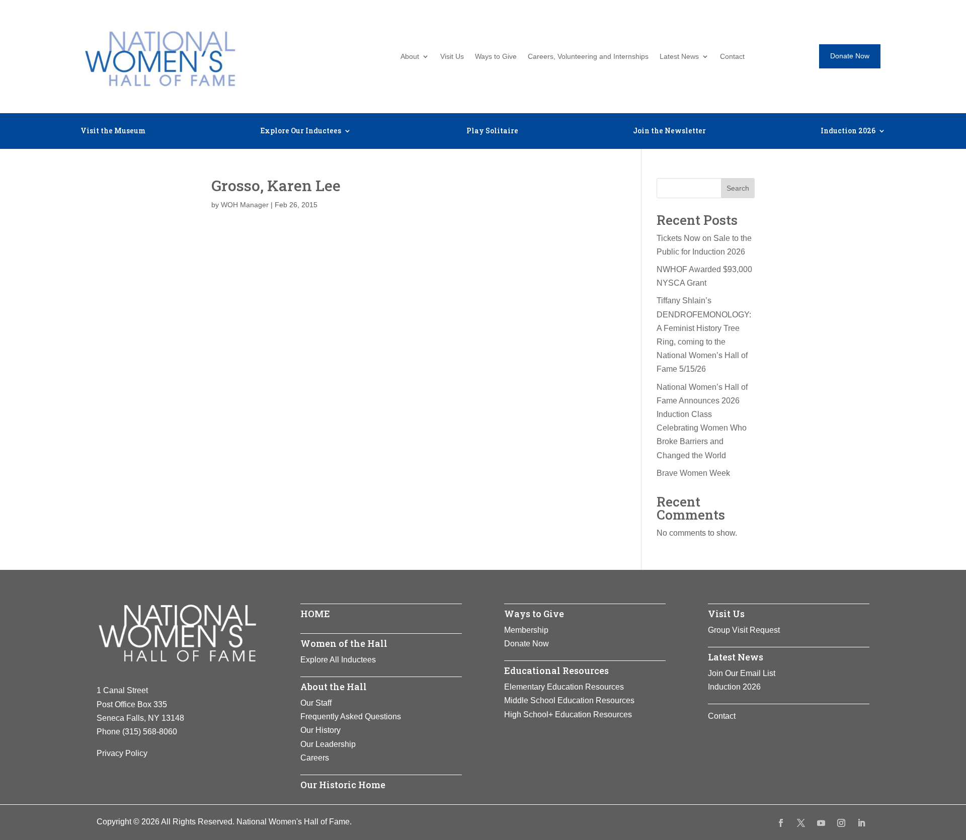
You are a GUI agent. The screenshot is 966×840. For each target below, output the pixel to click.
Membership (526, 630)
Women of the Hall (343, 643)
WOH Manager (245, 205)
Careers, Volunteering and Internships (588, 56)
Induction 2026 (848, 131)
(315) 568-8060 (149, 731)
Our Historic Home (342, 785)
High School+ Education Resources (568, 714)
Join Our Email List (741, 673)
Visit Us (452, 56)
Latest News (679, 56)
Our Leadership (328, 744)
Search (738, 188)
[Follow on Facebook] (781, 823)
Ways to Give (496, 56)
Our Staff (316, 703)
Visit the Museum (112, 131)
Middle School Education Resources (569, 700)
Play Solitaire (492, 131)
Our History (320, 730)
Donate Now (849, 56)
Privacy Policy (122, 753)
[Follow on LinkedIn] (861, 823)
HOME (315, 614)
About (409, 56)
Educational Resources (556, 670)
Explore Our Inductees (300, 131)
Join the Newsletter (669, 131)
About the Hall (333, 687)
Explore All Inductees (338, 659)
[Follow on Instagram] (841, 823)
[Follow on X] (801, 823)
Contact (732, 56)
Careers (314, 757)
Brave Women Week (693, 473)
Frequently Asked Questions (350, 716)
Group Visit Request (744, 630)
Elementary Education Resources (564, 687)
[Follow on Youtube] (821, 823)
